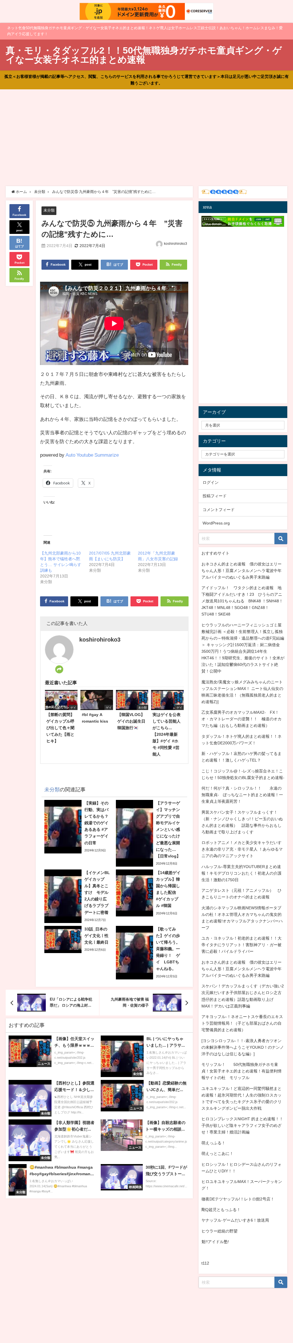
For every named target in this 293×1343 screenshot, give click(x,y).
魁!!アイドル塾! (215, 1242)
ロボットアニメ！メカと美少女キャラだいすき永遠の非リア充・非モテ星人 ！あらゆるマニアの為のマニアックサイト (242, 849)
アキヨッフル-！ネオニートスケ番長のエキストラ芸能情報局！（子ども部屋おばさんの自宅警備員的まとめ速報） (242, 1023)
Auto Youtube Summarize (92, 454)
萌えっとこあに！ (217, 1153)
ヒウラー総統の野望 (219, 1231)
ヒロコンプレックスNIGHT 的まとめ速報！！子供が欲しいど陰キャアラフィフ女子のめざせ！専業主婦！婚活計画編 (242, 1125)
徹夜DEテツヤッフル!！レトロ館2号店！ (237, 1199)
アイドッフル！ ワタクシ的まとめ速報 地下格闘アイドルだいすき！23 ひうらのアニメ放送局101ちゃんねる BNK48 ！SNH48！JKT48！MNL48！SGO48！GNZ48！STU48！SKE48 (242, 601)
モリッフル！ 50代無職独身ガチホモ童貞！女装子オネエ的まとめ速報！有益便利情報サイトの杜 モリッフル (241, 1071)
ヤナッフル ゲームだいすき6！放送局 (235, 1220)
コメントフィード (219, 510)
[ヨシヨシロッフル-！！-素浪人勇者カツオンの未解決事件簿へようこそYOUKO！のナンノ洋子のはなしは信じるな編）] (242, 1047)
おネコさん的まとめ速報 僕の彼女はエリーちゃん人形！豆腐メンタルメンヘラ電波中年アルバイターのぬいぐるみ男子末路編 (241, 570)
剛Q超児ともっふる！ (221, 1210)
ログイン (211, 482)
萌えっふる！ (213, 1143)
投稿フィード (215, 496)
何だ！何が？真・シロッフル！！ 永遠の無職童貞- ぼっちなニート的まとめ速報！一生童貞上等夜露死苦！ (242, 794)
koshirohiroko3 (175, 243)
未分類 (49, 210)
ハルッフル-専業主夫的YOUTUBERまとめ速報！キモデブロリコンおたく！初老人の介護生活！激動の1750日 (241, 873)
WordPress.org (216, 523)
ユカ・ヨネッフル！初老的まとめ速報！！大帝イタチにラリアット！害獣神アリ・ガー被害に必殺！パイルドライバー (241, 944)
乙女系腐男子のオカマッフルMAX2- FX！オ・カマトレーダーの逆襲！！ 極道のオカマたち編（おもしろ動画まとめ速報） (241, 718)
